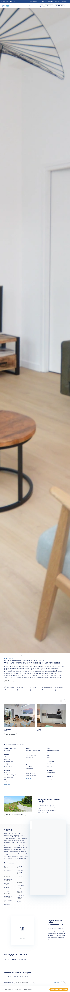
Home (6, 655)
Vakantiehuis (13, 655)
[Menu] (67, 6)
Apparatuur (22, 938)
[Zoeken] (29, 5)
